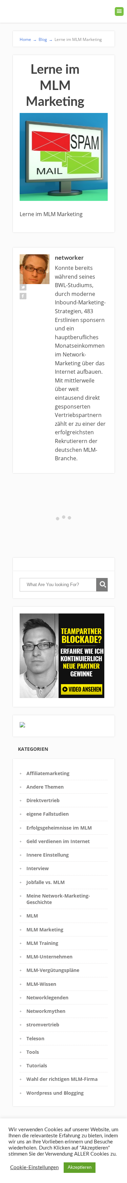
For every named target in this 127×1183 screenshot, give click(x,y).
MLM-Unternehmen (49, 956)
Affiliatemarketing (47, 773)
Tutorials (36, 1065)
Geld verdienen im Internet (58, 841)
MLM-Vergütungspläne (52, 970)
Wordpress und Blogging (55, 1093)
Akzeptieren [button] (79, 1167)
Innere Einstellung (47, 855)
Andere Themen (45, 787)
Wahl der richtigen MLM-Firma (62, 1079)
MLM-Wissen (41, 984)
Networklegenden (47, 997)
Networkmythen (45, 1011)
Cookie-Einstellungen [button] (34, 1167)
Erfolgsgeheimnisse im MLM (59, 828)
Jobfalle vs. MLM (45, 882)
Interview (37, 868)
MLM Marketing (44, 929)
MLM (32, 915)
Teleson (35, 1038)
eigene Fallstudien (47, 814)
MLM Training (42, 943)
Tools (32, 1052)
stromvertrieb (42, 1024)
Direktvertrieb (43, 800)
